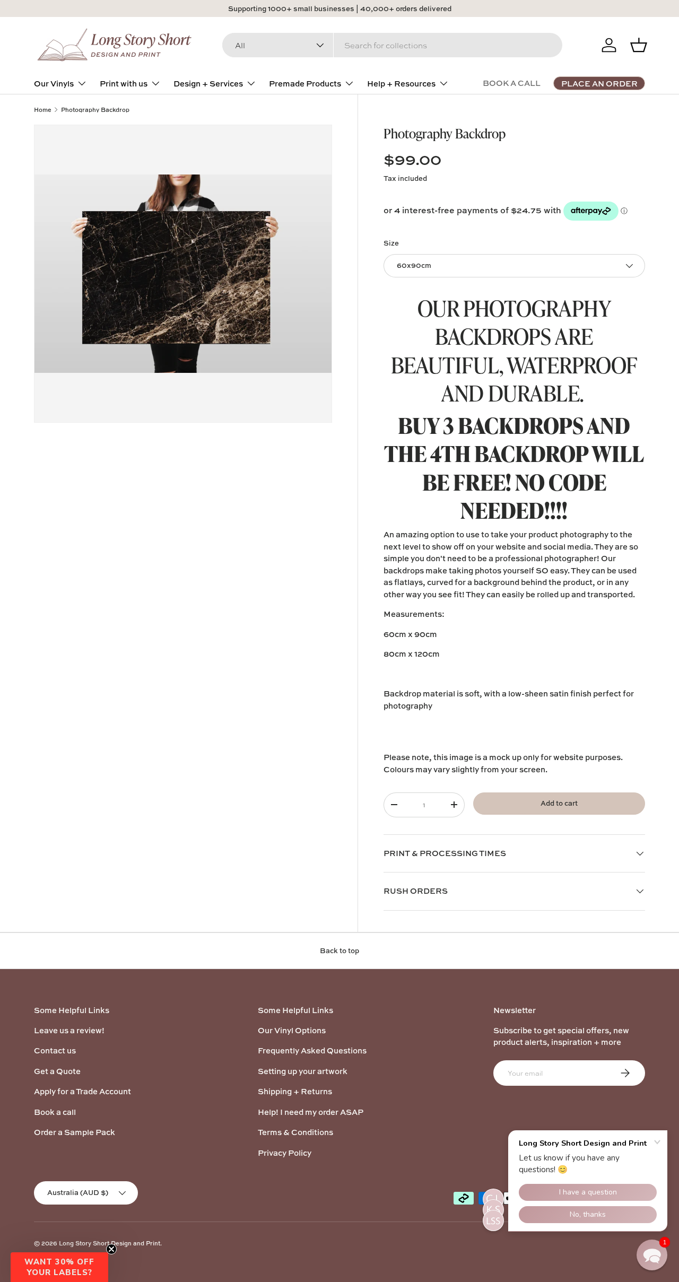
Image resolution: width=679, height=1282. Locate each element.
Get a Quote (57, 1071)
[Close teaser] (111, 1249)
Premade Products (305, 83)
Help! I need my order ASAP (310, 1112)
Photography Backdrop (95, 109)
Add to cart (559, 803)
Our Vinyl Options (292, 1030)
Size (391, 243)
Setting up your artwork (302, 1071)
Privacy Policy (284, 1152)
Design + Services (208, 83)
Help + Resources (401, 83)
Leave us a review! (69, 1030)
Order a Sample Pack (74, 1132)
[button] (59, 1267)
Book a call (55, 1112)
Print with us (123, 83)
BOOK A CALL (512, 83)
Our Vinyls (54, 83)
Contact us (55, 1050)
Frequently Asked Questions (312, 1050)
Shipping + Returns (295, 1091)
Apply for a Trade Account (82, 1091)
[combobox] (392, 45)
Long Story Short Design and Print (109, 1243)
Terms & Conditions (295, 1132)
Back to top (339, 950)
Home (42, 109)
